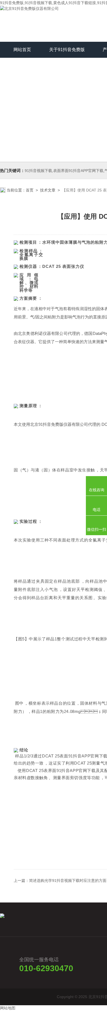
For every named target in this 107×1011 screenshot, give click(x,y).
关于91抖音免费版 (67, 49)
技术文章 (47, 190)
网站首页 (22, 49)
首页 (29, 190)
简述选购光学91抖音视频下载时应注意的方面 (67, 880)
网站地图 (7, 1008)
